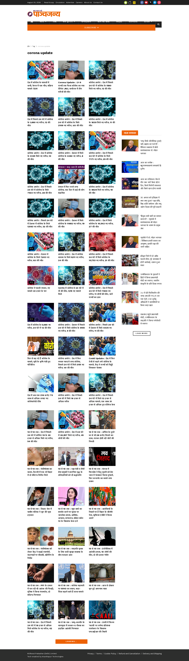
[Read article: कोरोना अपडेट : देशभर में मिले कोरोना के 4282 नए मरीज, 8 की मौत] (71, 140)
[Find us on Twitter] (150, 2)
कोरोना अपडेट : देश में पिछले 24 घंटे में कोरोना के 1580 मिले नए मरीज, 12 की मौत (101, 85)
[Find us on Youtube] (146, 2)
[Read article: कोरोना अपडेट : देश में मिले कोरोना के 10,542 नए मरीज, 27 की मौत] (102, 208)
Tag (33, 46)
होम (28, 46)
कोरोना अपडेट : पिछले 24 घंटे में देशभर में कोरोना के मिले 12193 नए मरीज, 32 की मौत (40, 223)
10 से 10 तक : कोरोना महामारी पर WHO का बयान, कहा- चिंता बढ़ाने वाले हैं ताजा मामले (71, 588)
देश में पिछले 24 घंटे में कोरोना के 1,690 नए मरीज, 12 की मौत (40, 122)
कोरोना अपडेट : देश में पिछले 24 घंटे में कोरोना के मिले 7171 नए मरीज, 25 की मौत (101, 156)
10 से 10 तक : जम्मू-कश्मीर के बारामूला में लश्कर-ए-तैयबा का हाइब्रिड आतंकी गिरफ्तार (71, 625)
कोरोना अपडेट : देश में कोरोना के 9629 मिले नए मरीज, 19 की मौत (101, 189)
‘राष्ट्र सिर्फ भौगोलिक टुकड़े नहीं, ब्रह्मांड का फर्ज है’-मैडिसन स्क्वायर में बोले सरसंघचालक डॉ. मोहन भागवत (150, 147)
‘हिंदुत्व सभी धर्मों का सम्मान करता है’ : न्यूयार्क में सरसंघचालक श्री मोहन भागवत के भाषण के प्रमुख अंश (150, 222)
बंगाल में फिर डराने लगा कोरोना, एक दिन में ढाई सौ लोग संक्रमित (71, 189)
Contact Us (98, 2)
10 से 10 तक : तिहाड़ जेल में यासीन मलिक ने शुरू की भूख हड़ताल (39, 511)
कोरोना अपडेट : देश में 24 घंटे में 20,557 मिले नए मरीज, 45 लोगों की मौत (71, 435)
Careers (79, 2)
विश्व (54, 21)
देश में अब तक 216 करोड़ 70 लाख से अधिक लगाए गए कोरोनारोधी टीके (40, 398)
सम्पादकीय (86, 21)
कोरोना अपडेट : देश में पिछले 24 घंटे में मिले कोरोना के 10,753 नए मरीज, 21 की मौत (101, 257)
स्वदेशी (119, 21)
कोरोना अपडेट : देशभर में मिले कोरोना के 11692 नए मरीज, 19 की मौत (71, 223)
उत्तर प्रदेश (33, 352)
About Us (88, 2)
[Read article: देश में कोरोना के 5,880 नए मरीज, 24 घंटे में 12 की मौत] (40, 312)
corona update (44, 46)
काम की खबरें (104, 21)
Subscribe (90, 27)
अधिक (147, 21)
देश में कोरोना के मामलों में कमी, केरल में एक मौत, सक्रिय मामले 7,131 (40, 85)
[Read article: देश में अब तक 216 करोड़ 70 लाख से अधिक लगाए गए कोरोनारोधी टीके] (40, 382)
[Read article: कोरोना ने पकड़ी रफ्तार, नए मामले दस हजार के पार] (40, 275)
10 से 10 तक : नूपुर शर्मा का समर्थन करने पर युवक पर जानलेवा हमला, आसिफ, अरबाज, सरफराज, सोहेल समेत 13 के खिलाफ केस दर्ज (70, 514)
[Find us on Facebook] (142, 2)
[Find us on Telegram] (155, 2)
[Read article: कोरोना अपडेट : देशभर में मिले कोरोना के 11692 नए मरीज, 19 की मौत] (71, 208)
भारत (42, 21)
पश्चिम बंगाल (64, 181)
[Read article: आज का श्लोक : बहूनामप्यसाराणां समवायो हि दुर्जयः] (130, 167)
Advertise (70, 2)
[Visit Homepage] (44, 13)
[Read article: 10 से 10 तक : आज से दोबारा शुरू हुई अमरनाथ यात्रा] (102, 573)
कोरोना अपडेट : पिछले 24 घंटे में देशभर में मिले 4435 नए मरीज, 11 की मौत (101, 327)
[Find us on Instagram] (159, 2)
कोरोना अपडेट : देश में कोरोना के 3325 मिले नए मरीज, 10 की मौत (39, 156)
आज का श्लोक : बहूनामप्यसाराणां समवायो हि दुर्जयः (150, 165)
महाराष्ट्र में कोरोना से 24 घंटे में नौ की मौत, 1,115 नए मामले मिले (70, 291)
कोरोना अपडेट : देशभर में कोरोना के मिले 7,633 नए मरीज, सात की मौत (38, 257)
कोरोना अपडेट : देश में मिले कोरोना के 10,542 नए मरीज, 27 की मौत (101, 223)
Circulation (60, 2)
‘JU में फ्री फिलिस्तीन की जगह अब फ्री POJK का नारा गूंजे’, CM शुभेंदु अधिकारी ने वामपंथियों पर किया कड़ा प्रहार (150, 298)
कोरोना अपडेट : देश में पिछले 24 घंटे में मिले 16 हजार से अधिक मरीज (70, 398)
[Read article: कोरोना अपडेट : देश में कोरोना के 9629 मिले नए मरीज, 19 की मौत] (102, 174)
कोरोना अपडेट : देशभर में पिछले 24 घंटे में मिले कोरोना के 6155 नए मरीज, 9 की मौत (71, 327)
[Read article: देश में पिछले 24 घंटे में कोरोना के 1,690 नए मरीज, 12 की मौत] (40, 106)
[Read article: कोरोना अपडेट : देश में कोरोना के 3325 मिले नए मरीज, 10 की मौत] (40, 140)
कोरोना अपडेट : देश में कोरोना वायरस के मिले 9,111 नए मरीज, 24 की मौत (71, 257)
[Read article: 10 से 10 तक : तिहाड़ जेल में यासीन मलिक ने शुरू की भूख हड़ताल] (40, 496)
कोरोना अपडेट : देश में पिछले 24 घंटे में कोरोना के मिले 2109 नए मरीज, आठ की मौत (70, 122)
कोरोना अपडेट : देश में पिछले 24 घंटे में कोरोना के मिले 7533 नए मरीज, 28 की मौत (39, 189)
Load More (142, 333)
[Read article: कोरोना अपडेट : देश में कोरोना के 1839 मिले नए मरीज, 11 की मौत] (102, 106)
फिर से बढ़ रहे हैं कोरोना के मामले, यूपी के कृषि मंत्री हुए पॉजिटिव (38, 361)
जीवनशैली (133, 21)
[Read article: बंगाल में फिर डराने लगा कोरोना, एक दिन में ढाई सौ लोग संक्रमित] (71, 174)
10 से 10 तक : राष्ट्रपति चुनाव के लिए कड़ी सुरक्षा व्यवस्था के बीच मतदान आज (70, 551)
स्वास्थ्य (32, 76)
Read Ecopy (49, 2)
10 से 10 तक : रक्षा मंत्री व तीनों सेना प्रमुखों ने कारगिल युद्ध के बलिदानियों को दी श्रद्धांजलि (71, 471)
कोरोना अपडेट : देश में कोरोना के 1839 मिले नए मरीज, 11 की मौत (102, 122)
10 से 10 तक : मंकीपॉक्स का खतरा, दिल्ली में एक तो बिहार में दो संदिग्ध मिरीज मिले (39, 471)
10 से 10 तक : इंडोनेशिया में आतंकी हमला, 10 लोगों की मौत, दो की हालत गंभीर (100, 551)
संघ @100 (68, 21)
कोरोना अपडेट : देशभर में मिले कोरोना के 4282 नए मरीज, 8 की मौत (70, 156)
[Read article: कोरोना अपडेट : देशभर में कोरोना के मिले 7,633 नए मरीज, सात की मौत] (40, 241)
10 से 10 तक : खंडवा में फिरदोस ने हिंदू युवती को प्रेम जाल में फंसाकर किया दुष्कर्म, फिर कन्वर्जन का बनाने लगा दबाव (101, 474)
